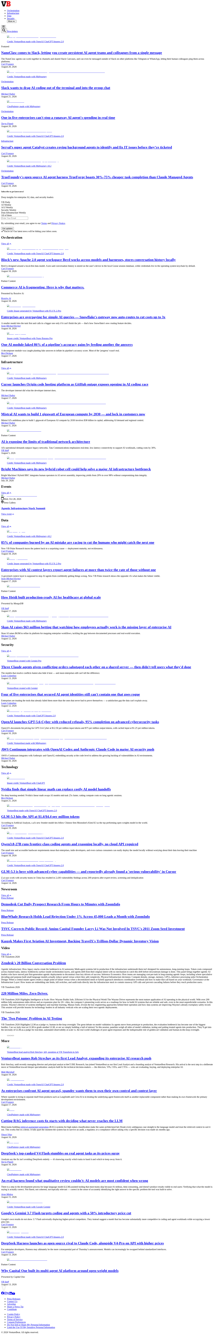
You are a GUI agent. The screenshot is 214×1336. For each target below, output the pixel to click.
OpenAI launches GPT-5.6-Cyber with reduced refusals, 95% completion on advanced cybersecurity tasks (80, 722)
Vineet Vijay (6, 1134)
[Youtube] (13, 1294)
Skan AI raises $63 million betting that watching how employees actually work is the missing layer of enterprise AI (86, 627)
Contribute (12, 1309)
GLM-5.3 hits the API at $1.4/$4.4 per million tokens (40, 816)
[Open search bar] (4, 30)
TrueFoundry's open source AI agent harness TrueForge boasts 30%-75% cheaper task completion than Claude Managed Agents (97, 177)
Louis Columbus (8, 675)
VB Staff (5, 450)
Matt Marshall (7, 1072)
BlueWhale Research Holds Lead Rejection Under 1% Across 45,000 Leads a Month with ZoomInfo (75, 916)
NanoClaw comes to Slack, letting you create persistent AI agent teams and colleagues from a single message (81, 53)
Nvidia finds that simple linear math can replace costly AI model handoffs (56, 789)
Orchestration (13, 10)
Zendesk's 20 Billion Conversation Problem (33, 963)
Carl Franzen (7, 64)
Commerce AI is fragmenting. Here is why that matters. (42, 287)
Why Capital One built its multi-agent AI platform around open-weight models (60, 1271)
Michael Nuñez (8, 94)
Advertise (11, 1304)
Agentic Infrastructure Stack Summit (23, 508)
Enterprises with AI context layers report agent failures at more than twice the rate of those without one (78, 570)
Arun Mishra (7, 1194)
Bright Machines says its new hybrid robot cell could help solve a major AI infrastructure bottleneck (76, 469)
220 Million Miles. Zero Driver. (24, 993)
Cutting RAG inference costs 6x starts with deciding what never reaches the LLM (62, 1121)
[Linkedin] (10, 1294)
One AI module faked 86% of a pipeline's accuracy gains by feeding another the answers (67, 344)
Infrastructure (13, 13)
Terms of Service (15, 1319)
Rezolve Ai (6, 298)
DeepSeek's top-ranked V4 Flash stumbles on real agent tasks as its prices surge (60, 1153)
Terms (44, 223)
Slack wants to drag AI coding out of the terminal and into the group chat (55, 88)
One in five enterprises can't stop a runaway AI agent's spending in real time (58, 117)
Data (9, 16)
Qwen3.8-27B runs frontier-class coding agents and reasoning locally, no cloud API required (69, 844)
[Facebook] (2, 1294)
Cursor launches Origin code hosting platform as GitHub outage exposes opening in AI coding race (74, 384)
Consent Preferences (16, 1322)
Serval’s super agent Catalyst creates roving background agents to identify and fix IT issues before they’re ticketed (86, 147)
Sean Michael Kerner (11, 326)
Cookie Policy (13, 1314)
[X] (8, 1294)
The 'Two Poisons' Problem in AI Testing (31, 1018)
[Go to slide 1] (8, 1035)
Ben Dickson (7, 353)
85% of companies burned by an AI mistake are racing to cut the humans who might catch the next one (77, 542)
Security (11, 18)
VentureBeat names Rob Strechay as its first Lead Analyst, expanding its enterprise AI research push (76, 1058)
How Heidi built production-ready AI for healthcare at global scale (51, 597)
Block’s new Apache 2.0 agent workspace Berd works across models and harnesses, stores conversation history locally (88, 260)
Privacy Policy (13, 1317)
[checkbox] (107, 202)
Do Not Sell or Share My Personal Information (28, 1324)
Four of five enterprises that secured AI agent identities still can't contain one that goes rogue (70, 694)
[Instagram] (5, 1294)
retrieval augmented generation (34, 1127)
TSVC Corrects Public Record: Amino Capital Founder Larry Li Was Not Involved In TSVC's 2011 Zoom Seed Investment (93, 929)
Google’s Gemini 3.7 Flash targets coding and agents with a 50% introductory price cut (66, 1213)
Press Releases (13, 1299)
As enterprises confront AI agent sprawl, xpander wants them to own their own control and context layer (79, 1091)
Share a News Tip (15, 1306)
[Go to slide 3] (13, 1035)
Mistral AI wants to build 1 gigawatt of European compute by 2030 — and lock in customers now (73, 414)
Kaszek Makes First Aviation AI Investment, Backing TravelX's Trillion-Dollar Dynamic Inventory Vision (80, 941)
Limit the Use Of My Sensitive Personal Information (31, 1327)
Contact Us (12, 1301)
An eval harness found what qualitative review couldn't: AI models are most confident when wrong (74, 1180)
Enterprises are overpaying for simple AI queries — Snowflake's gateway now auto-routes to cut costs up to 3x (83, 317)
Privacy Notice (58, 223)
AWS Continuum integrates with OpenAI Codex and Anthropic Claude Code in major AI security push (77, 749)
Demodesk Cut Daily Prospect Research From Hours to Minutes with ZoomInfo (60, 904)
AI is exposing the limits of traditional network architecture (45, 441)
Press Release (7, 898)
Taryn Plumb (7, 123)
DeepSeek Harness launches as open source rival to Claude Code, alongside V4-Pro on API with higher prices (82, 1243)
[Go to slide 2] (10, 1035)
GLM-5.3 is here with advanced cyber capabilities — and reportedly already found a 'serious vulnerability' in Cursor (88, 871)
